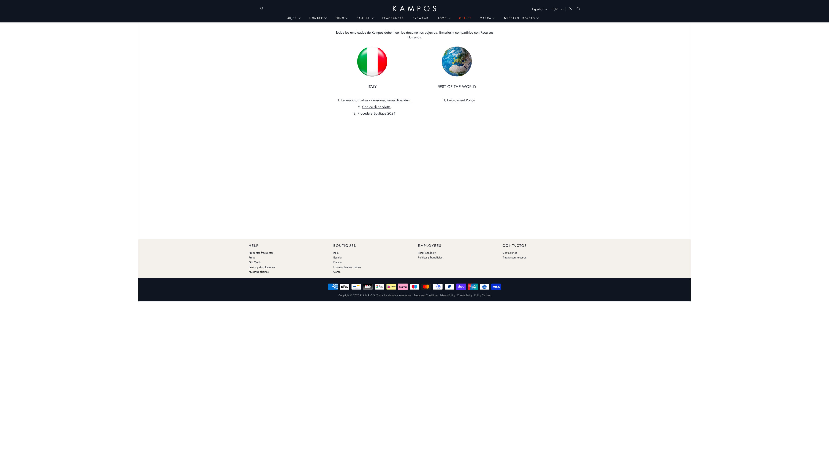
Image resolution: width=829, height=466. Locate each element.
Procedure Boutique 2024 (376, 113)
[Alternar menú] (253, 8)
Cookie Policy (464, 295)
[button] (287, 244)
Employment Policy (461, 100)
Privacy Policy (447, 295)
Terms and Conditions (426, 295)
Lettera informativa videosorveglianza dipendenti (376, 100)
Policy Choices (482, 295)
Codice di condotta (376, 106)
